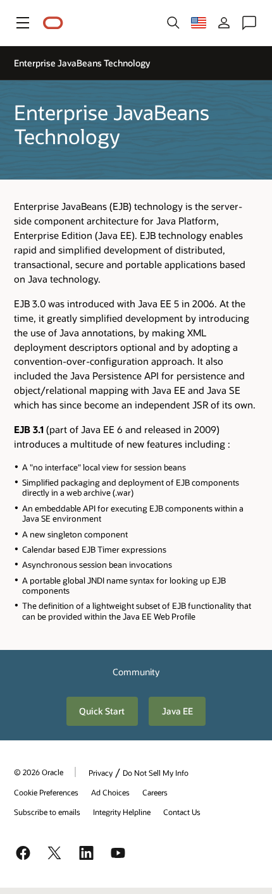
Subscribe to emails (47, 812)
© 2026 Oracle (38, 772)
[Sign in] (224, 22)
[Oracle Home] (53, 23)
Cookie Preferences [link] (46, 792)
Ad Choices (110, 792)
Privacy (101, 773)
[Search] (173, 22)
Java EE (177, 711)
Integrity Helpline (122, 812)
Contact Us (182, 812)
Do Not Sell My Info (156, 773)
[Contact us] (249, 22)
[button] (22, 22)
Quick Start (102, 711)
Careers (155, 792)
